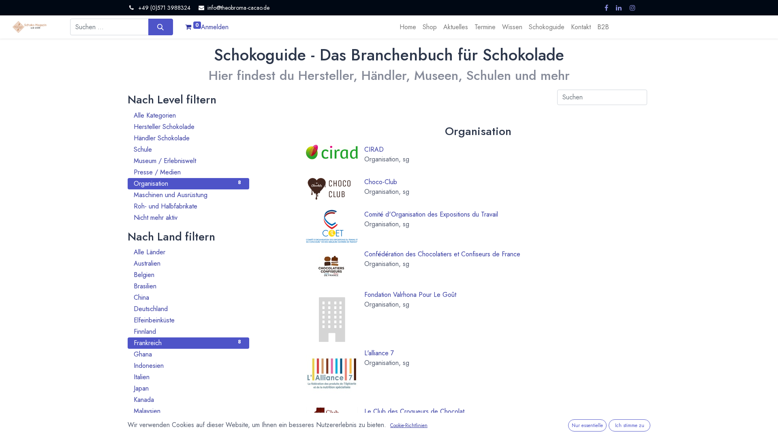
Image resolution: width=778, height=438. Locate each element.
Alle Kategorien (187, 115)
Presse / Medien (187, 172)
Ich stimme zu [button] (629, 425)
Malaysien (187, 411)
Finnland (187, 331)
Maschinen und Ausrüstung (187, 195)
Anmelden (215, 27)
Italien (187, 377)
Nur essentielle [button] (587, 425)
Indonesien (187, 365)
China (187, 297)
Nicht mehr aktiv (187, 217)
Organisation (187, 183)
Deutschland (187, 308)
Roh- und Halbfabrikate (187, 206)
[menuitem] (407, 27)
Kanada (187, 399)
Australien (187, 263)
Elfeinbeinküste (187, 320)
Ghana (187, 354)
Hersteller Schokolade (187, 126)
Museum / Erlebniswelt (187, 160)
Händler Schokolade (187, 138)
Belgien (187, 274)
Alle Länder (187, 252)
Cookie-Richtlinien (408, 425)
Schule (187, 149)
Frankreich (187, 343)
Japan (187, 388)
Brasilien (187, 286)
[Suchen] (160, 27)
